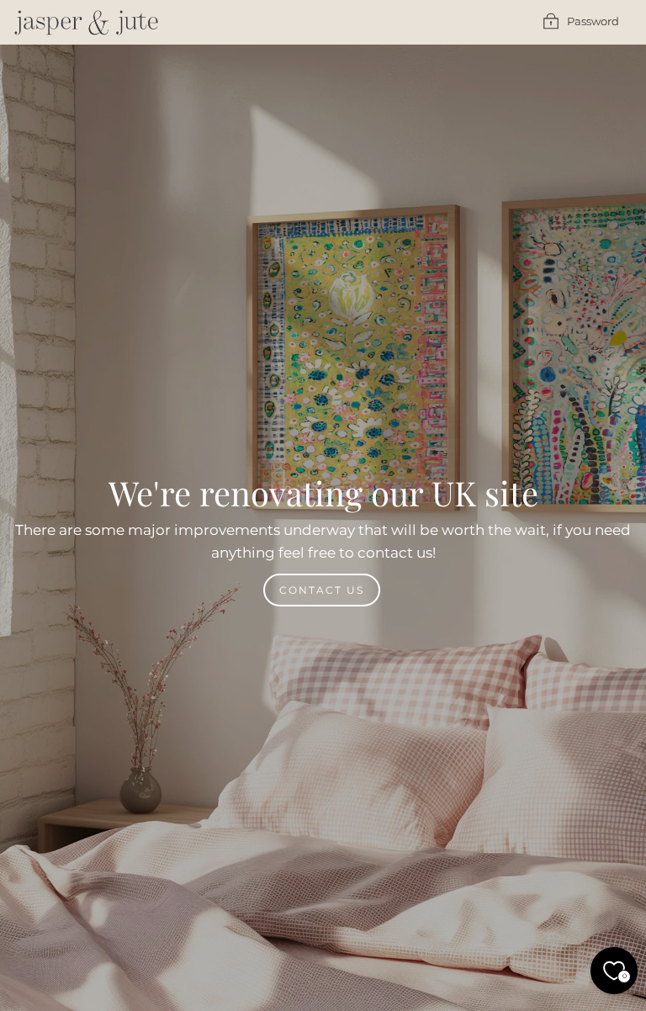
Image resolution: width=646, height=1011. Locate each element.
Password (593, 21)
